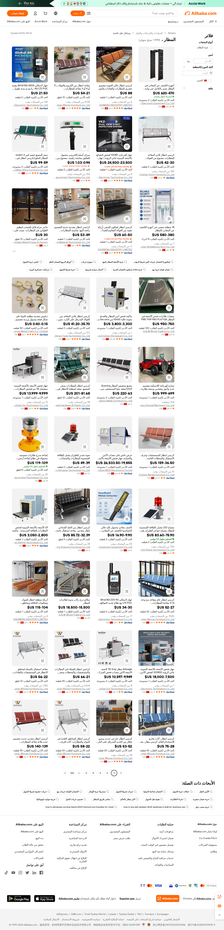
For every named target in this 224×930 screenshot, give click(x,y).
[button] (88, 13)
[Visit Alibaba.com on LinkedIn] (34, 873)
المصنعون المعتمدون (120, 831)
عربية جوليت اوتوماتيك (45, 799)
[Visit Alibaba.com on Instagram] (20, 873)
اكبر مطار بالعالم (127, 799)
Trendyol (149, 914)
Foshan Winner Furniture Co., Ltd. (72, 105)
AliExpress (62, 914)
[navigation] (197, 403)
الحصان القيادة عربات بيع (68, 791)
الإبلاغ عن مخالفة (78, 867)
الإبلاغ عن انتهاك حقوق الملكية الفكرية (72, 860)
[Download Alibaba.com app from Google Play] (19, 898)
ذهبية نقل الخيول (152, 799)
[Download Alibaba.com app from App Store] (44, 898)
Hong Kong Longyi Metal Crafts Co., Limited (30, 331)
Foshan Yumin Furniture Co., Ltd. (156, 174)
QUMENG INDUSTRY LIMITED (115, 105)
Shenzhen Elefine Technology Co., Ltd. (30, 542)
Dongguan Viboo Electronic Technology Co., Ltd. (114, 177)
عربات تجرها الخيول (124, 791)
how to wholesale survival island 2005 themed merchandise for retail (79, 807)
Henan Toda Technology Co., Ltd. (72, 335)
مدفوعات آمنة (166, 831)
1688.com (76, 914)
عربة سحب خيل (202, 807)
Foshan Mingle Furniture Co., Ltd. (156, 474)
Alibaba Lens (203, 898)
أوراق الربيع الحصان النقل (60, 262)
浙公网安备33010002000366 (169, 924)
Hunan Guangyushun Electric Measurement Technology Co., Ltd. (72, 177)
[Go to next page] (65, 773)
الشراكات (38, 858)
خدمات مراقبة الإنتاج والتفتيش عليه (156, 858)
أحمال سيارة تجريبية (94, 269)
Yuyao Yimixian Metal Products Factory (30, 242)
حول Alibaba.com (207, 824)
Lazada (112, 914)
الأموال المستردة (78, 851)
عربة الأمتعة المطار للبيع (113, 262)
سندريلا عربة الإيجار (97, 791)
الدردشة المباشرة (78, 838)
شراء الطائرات (176, 799)
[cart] (45, 13)
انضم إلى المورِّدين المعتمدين (28, 851)
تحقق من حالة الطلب (32, 844)
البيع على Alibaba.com (32, 831)
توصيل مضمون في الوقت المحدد (157, 844)
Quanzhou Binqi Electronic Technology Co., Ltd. (30, 105)
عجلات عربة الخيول (180, 791)
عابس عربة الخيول (31, 262)
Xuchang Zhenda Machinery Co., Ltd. (156, 405)
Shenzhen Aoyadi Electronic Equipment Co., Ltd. (156, 103)
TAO (139, 914)
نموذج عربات (86, 262)
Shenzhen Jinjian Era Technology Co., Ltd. (30, 405)
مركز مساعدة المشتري (75, 831)
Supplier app (127, 898)
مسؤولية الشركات (208, 844)
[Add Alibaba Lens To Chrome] (167, 898)
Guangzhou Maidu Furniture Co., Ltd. (114, 400)
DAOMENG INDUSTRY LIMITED (115, 249)
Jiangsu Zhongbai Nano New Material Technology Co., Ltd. (72, 242)
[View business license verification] (143, 925)
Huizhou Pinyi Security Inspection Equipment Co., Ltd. (114, 547)
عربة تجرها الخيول (67, 269)
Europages (163, 914)
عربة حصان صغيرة (201, 799)
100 (72, 773)
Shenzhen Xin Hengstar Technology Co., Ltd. (72, 470)
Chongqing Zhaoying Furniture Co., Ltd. (72, 547)
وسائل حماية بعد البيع (163, 851)
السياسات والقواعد (164, 864)
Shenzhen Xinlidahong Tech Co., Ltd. (156, 246)
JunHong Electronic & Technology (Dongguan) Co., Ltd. (114, 335)
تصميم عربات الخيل (74, 799)
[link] (219, 896)
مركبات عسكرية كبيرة (39, 269)
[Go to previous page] (121, 773)
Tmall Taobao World (94, 914)
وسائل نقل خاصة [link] (121, 33)
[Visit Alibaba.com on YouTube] (13, 873)
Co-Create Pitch (208, 838)
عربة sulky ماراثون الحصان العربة (127, 269)
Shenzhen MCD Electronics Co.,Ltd (114, 470)
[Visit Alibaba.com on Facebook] (41, 873)
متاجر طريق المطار (101, 799)
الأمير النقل (204, 791)
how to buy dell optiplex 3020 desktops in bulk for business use (154, 807)
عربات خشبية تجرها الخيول (35, 791)
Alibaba (172, 33)
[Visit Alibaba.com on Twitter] (27, 873)
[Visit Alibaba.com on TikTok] (6, 873)
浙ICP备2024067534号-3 (201, 924)
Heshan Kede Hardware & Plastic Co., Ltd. (72, 405)
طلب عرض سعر (121, 838)
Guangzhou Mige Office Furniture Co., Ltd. (30, 170)
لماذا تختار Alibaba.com (205, 831)
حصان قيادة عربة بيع (161, 269)
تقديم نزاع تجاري (78, 844)
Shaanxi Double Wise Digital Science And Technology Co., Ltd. (30, 477)
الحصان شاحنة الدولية (152, 791)
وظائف (213, 851)
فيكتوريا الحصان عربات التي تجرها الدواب (152, 262)
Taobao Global (126, 914)
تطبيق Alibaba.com (69, 898)
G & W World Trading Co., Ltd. (158, 331)
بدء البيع (39, 838)
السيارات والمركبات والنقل (149, 33)
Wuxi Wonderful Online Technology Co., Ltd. (156, 549)
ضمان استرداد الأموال (163, 838)
